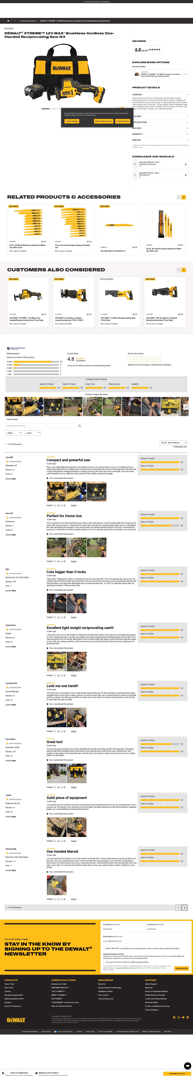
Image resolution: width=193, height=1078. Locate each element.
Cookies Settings (72, 121)
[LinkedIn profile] (187, 1017)
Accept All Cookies (122, 121)
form (104, 968)
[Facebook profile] (174, 1017)
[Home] (8, 21)
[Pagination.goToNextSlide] (183, 270)
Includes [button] (136, 128)
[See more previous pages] (15, 20)
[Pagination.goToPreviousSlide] (178, 270)
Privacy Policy (135, 966)
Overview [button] (137, 94)
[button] (160, 47)
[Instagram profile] (178, 1017)
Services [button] (136, 140)
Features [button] (136, 116)
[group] (17, 1074)
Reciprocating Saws (28, 21)
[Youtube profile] (183, 1017)
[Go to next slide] (183, 197)
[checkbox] (104, 948)
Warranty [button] (137, 134)
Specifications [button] (139, 122)
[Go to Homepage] (16, 1020)
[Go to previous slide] (178, 197)
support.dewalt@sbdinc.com (125, 968)
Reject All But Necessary (103, 121)
